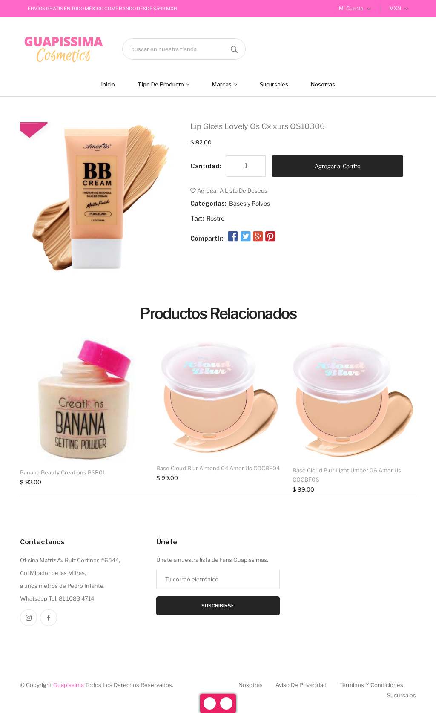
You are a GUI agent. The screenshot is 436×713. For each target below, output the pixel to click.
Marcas (222, 84)
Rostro (215, 218)
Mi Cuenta (352, 8)
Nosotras (323, 84)
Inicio (108, 84)
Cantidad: (205, 166)
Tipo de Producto (161, 84)
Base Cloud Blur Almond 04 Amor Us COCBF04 (218, 468)
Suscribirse (217, 606)
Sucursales (274, 84)
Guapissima (68, 684)
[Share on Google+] (258, 237)
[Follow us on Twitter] (245, 237)
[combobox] (184, 49)
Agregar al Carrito (338, 166)
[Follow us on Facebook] (232, 237)
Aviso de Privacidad (301, 684)
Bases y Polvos (249, 203)
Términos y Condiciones (371, 684)
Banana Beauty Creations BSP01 (62, 472)
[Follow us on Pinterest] (270, 237)
